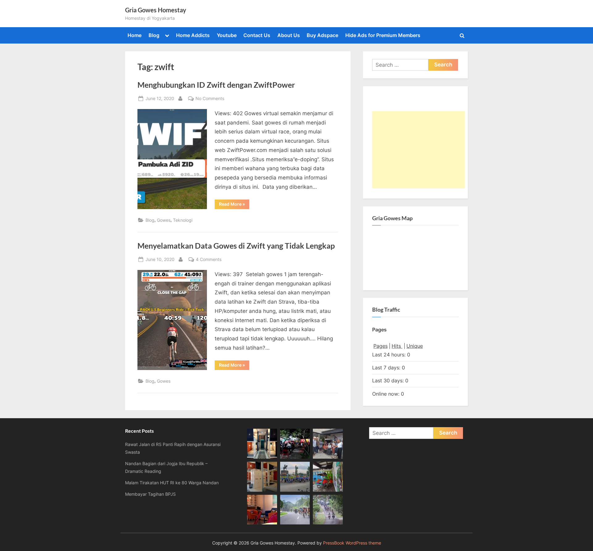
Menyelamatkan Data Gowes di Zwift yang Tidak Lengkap (236, 245)
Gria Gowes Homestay (155, 10)
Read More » (234, 205)
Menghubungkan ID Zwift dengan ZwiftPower (216, 84)
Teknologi (182, 220)
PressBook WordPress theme (352, 542)
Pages (380, 346)
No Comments (210, 98)
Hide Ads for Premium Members (382, 35)
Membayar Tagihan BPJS (150, 494)
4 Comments (208, 259)
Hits (397, 346)
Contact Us (256, 35)
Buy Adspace (322, 35)
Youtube (227, 35)
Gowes (163, 220)
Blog (154, 35)
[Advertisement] (418, 149)
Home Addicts (193, 35)
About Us (288, 35)
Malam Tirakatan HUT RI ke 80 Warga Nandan (172, 482)
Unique (414, 346)
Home (134, 35)
